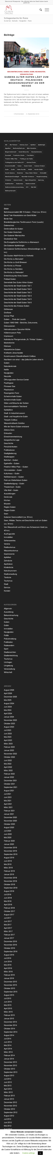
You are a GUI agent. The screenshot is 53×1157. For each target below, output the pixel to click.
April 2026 (8, 693)
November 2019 (10, 850)
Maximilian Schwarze (28, 176)
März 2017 (8, 931)
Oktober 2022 (9, 757)
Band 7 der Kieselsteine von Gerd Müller (20, 215)
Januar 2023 (9, 750)
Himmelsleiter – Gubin (13, 470)
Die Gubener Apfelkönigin (14, 245)
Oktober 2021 (9, 783)
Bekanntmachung (15, 72)
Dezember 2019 (10, 847)
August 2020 (9, 827)
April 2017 (8, 928)
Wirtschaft (8, 672)
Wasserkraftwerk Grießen (14, 423)
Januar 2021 (9, 814)
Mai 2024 (7, 710)
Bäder (6, 208)
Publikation (8, 642)
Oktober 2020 (9, 824)
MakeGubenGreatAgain (12, 176)
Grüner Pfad (9, 315)
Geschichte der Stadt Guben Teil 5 (18, 299)
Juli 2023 (7, 730)
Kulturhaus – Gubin (11, 473)
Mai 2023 (7, 736)
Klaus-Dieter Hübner (31, 173)
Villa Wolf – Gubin (11, 490)
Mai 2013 (7, 1085)
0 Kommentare (19, 114)
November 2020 (10, 820)
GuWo (13, 169)
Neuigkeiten (22, 21)
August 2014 (9, 1035)
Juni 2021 (8, 797)
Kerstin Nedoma (10, 173)
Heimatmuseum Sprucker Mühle (17, 329)
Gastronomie (9, 553)
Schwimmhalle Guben (13, 396)
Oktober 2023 (9, 723)
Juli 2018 (7, 894)
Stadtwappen (9, 456)
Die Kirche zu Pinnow (12, 265)
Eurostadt (8, 155)
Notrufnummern (10, 570)
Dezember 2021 (10, 780)
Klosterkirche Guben (12, 349)
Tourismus (8, 580)
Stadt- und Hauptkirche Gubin (16, 416)
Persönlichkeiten (10, 446)
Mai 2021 (7, 800)
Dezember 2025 (10, 696)
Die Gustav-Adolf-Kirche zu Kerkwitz (19, 255)
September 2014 (10, 1031)
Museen (7, 503)
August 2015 (9, 995)
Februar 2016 (9, 974)
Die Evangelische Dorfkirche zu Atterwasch (21, 242)
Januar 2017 (9, 938)
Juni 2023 (8, 733)
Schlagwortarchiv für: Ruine (16, 18)
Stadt (6, 584)
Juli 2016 (7, 958)
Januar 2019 (9, 874)
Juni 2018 (8, 897)
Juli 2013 (7, 1078)
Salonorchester (18, 180)
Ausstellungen (9, 493)
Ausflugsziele (9, 533)
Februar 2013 (9, 1095)
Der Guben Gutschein (13, 232)
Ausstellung (8, 611)
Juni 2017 (8, 921)
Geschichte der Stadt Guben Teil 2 (18, 289)
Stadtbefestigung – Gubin (14, 483)
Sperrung (41, 180)
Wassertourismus (11, 550)
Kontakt (7, 590)
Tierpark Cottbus (10, 419)
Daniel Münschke (24, 152)
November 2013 (10, 1065)
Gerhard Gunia (31, 162)
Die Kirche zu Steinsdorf (13, 272)
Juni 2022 (8, 760)
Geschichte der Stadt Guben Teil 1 (18, 285)
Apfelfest (33, 145)
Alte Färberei (13, 145)
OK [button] (40, 1153)
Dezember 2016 (10, 941)
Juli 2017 (7, 918)
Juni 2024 (8, 706)
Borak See (8, 218)
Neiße (6, 369)
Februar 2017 (9, 934)
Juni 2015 (8, 1001)
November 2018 (10, 881)
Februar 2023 (9, 747)
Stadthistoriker (9, 183)
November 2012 (10, 1105)
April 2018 (8, 904)
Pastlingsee (8, 383)
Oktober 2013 (9, 1068)
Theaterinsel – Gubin (12, 486)
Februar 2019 (9, 871)
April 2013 (8, 1088)
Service (7, 587)
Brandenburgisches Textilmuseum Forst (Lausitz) (24, 222)
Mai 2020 (7, 837)
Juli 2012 (7, 1119)
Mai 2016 (7, 964)
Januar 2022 (9, 777)
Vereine (7, 543)
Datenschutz (9, 225)
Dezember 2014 (10, 1021)
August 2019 (9, 857)
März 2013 (8, 1092)
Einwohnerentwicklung (13, 436)
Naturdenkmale (10, 366)
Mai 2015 (7, 1005)
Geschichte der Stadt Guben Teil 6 (18, 302)
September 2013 (10, 1072)
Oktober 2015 (9, 988)
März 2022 (8, 770)
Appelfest (8, 148)
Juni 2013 (8, 1082)
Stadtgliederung (10, 453)
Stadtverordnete (30, 183)
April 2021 (8, 804)
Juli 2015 (7, 998)
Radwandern (9, 645)
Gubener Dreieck (39, 166)
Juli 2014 (7, 1038)
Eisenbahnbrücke (36, 152)
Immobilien (8, 537)
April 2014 (8, 1048)
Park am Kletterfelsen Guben (15, 480)
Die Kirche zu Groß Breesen (15, 262)
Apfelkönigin (41, 145)
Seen (6, 513)
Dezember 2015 (10, 981)
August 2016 (9, 954)
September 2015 (10, 991)
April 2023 (8, 740)
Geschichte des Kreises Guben (16, 305)
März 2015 (8, 1011)
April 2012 (8, 1129)
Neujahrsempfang (41, 176)
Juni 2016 (8, 961)
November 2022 (10, 753)
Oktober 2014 (9, 1028)
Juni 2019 (8, 861)
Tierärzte (7, 577)
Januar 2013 (9, 1099)
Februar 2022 (9, 773)
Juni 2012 (8, 1122)
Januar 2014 (9, 1058)
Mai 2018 (7, 901)
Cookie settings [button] (28, 1153)
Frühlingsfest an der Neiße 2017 (14, 162)
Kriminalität (43, 173)
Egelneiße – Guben (11, 463)
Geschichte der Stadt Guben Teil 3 (18, 292)
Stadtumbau (19, 183)
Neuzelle (7, 376)
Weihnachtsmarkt (10, 191)
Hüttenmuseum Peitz (12, 332)
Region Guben (10, 507)
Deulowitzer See (10, 238)
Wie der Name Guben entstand (16, 426)
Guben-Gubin (28, 166)
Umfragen (8, 662)
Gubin (32, 72)
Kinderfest (20, 173)
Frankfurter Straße (18, 155)
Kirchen (7, 500)
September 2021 (10, 787)
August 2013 (9, 1075)
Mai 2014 (7, 1045)
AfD (6, 145)
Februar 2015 (9, 1015)
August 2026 (9, 690)
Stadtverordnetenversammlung (14, 187)
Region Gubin (9, 510)
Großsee (7, 312)
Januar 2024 (9, 716)
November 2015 (10, 985)
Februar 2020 (9, 840)
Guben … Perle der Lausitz (15, 319)
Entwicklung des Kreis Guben (16, 275)
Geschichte (8, 443)
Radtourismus (9, 547)
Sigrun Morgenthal (30, 180)
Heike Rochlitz (21, 169)
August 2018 (9, 891)
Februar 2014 (9, 1055)
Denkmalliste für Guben (13, 228)
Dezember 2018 (10, 877)
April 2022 (8, 767)
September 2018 (10, 887)
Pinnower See (9, 386)
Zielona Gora (9, 429)
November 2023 (10, 720)
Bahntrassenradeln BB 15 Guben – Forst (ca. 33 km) (25, 212)
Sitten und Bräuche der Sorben (16, 403)
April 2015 (8, 1008)
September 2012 (10, 1112)
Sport (6, 648)
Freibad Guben (10, 279)
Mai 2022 (7, 763)
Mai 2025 (7, 700)
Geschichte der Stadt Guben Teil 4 (18, 295)
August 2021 (9, 790)
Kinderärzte (8, 567)
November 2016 (10, 944)
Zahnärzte (8, 560)
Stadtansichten (10, 652)
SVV (27, 187)
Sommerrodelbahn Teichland (15, 406)
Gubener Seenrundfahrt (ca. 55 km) (18, 517)
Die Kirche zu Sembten (13, 269)
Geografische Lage (11, 440)
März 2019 (8, 867)
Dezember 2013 (10, 1062)
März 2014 (8, 1052)
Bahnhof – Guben (11, 460)
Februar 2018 (9, 907)
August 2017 (9, 914)
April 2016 (8, 968)
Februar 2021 (9, 810)
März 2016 (8, 971)
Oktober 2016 (9, 948)
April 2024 (8, 713)
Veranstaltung (26, 74)
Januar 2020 (9, 844)
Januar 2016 (9, 978)
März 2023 (8, 743)
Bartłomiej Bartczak (19, 148)
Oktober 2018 (9, 884)
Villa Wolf (33, 187)
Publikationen (9, 450)
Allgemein (8, 608)
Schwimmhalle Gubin (12, 399)
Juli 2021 (7, 793)
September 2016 (10, 951)
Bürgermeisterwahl (10, 152)
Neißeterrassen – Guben (14, 476)
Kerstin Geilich (38, 169)
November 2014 (10, 1025)
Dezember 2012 (10, 1102)
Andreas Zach (24, 145)
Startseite (15, 21)
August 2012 (9, 1115)
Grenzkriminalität (10, 166)
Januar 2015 (9, 1018)
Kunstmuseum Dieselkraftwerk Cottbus (20, 356)
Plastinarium (9, 389)
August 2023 (9, 726)
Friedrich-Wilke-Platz (11, 159)
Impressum (8, 336)
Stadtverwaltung (10, 574)
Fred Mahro (30, 155)
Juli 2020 (7, 830)
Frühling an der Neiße (26, 159)
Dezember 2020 (10, 817)
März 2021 (8, 807)
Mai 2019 (7, 864)
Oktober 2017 (9, 911)
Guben (26, 72)
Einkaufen (8, 433)
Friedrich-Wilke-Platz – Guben (16, 466)
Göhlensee (8, 309)
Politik (6, 635)
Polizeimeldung (10, 638)
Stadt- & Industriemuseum (14, 413)
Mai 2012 (7, 1125)
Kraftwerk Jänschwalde (13, 352)
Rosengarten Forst (11, 393)
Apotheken (8, 564)
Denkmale (8, 497)
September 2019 (10, 854)
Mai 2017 (7, 924)
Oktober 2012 (9, 1109)
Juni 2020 (8, 834)
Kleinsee (7, 346)
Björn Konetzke (31, 148)
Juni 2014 (8, 1042)
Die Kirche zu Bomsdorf (13, 258)
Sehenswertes (10, 540)
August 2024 (9, 703)
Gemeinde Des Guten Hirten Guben (18, 282)
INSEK (30, 169)
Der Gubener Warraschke (14, 235)
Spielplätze (8, 409)
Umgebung (8, 665)
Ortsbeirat (8, 180)
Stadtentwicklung (11, 655)
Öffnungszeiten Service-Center (16, 379)
